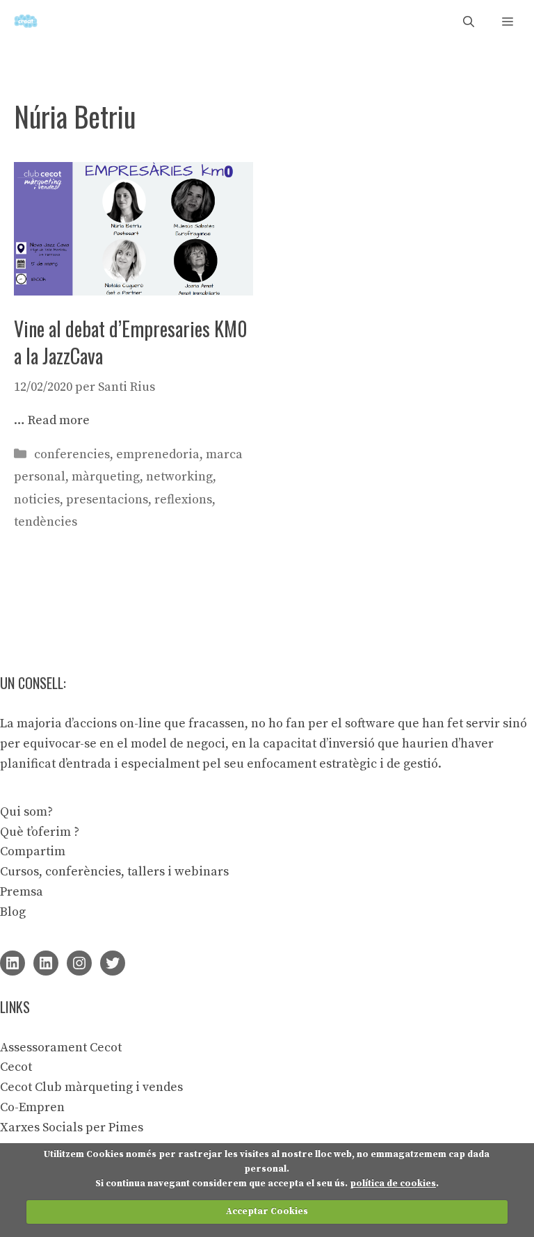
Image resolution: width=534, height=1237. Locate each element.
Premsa (21, 892)
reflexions (183, 500)
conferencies (72, 454)
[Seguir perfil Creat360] (45, 963)
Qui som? (26, 812)
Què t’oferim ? (39, 832)
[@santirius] (112, 963)
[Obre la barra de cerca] (468, 21)
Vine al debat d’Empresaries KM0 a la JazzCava (131, 342)
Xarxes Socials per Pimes (71, 1127)
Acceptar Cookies (267, 1211)
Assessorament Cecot (61, 1048)
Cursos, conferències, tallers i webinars (114, 872)
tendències (45, 522)
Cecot (16, 1067)
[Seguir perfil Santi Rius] (12, 963)
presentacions (107, 500)
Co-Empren (32, 1107)
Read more (59, 420)
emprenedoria (158, 454)
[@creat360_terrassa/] (79, 963)
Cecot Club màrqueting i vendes (91, 1087)
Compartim (32, 851)
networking (179, 477)
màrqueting (106, 477)
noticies (37, 500)
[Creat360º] (26, 21)
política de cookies (393, 1183)
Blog (13, 912)
